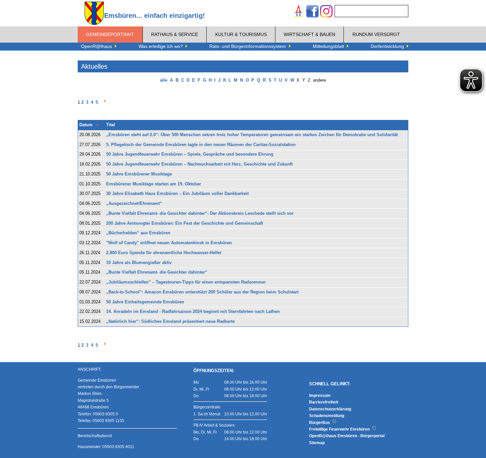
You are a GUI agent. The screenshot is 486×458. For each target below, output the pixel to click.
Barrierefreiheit (323, 402)
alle (163, 80)
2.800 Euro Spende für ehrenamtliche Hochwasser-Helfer (164, 252)
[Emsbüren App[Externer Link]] (298, 12)
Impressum (320, 395)
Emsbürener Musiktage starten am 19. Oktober (153, 184)
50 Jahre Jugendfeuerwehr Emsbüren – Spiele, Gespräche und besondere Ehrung (189, 154)
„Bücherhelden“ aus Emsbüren (138, 233)
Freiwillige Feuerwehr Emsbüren (340, 429)
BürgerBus (320, 422)
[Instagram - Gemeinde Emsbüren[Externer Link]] (326, 12)
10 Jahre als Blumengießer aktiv (139, 262)
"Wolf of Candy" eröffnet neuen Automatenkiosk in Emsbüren (169, 243)
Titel (110, 125)
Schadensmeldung (326, 415)
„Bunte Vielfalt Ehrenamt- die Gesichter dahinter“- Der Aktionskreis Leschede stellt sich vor (200, 213)
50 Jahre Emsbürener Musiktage (139, 174)
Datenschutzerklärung (330, 409)
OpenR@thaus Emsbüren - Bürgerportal (347, 436)
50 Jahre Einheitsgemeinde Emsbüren (145, 302)
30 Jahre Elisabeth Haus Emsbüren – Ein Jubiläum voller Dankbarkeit (177, 193)
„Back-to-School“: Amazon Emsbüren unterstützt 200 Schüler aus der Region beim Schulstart (202, 292)
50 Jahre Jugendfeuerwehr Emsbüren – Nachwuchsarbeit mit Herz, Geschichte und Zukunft (199, 164)
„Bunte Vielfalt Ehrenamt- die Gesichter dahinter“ (156, 272)
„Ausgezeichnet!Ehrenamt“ (134, 203)
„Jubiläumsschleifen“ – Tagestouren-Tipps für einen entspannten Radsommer (186, 282)
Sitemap (317, 442)
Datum (86, 125)
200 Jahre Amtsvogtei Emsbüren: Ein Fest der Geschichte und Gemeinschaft (184, 223)
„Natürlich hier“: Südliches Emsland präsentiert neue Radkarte (170, 321)
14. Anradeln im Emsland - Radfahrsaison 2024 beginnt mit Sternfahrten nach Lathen (193, 311)
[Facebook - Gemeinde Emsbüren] (312, 12)
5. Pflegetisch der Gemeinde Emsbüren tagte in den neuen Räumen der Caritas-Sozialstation (201, 144)
